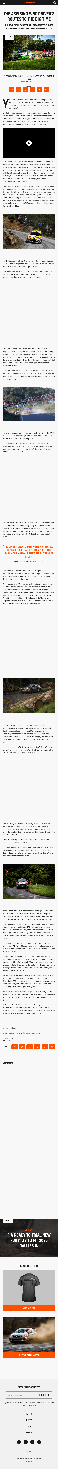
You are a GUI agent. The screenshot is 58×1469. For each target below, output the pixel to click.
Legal (29, 1451)
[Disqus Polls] (29, 1098)
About (29, 1432)
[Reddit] (39, 89)
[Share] (11, 89)
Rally (29, 1413)
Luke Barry (33, 81)
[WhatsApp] (25, 89)
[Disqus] (29, 1169)
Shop (29, 1426)
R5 (39, 1033)
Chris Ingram (25, 1033)
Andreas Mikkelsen (15, 1033)
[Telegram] (32, 89)
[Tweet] (18, 89)
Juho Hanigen (34, 1033)
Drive (29, 1420)
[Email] (46, 89)
